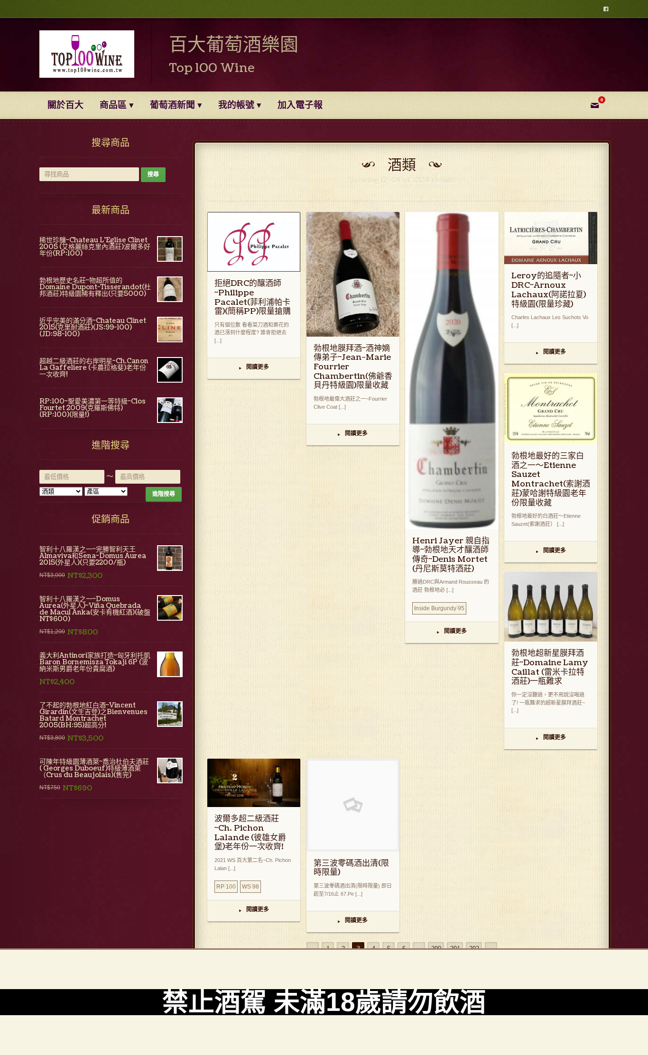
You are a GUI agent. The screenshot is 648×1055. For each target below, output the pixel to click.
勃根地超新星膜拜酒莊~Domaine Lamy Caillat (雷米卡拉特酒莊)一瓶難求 (549, 667)
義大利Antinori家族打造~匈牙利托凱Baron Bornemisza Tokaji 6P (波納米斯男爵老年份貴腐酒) (94, 662)
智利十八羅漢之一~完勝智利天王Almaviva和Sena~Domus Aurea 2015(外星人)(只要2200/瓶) (92, 556)
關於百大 (65, 105)
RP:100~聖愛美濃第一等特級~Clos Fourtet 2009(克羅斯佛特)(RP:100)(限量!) (92, 408)
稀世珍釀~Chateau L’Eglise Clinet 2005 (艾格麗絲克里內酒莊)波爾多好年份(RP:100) (94, 247)
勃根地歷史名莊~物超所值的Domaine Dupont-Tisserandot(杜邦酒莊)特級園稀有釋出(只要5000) (95, 287)
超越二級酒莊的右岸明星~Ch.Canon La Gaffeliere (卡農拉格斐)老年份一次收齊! (93, 368)
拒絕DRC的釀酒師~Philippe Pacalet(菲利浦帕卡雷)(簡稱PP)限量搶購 (252, 297)
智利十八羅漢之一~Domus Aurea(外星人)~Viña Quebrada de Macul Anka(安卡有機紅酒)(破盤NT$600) (94, 609)
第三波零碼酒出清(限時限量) (351, 868)
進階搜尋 (163, 494)
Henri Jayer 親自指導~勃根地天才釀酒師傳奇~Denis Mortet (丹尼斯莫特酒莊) (451, 554)
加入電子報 (300, 105)
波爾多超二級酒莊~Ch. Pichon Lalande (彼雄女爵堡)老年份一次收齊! (250, 832)
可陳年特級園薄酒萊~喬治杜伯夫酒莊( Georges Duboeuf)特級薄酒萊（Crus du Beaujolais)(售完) (94, 768)
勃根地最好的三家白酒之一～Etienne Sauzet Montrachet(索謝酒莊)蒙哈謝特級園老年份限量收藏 (550, 479)
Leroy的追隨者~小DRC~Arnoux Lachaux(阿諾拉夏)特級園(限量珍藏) (548, 289)
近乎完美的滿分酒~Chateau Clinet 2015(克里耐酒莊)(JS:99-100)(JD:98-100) (92, 327)
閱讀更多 (254, 367)
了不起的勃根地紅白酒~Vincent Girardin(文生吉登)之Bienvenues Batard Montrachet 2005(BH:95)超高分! (93, 715)
